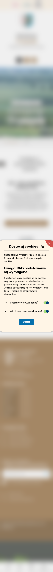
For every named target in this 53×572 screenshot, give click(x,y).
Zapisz (26, 321)
